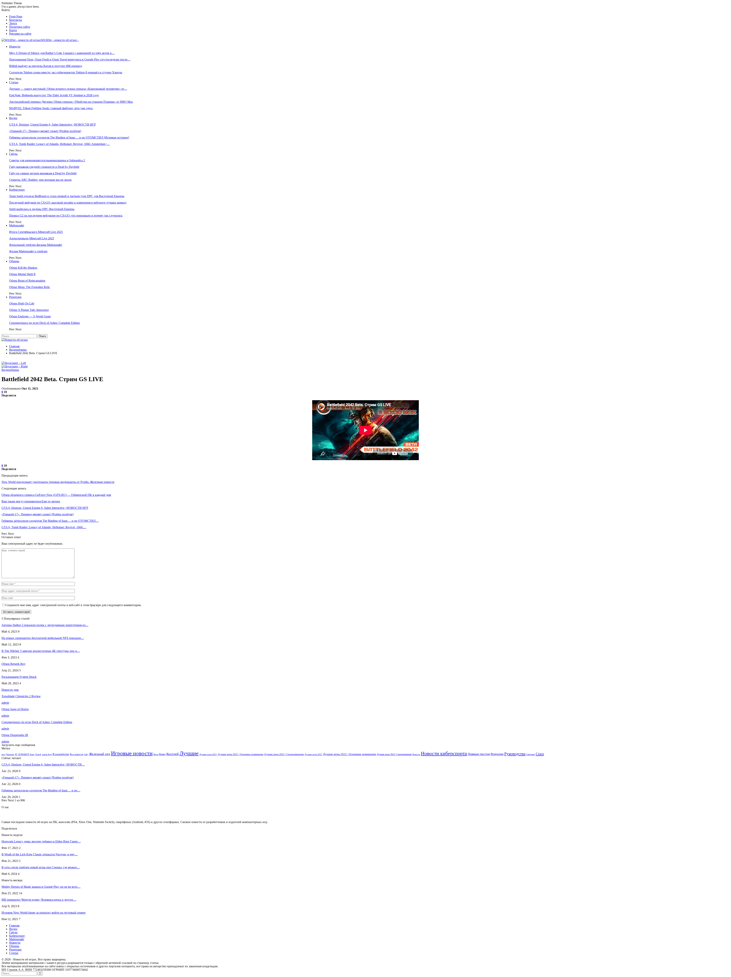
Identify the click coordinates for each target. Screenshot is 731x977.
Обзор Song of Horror (15, 709)
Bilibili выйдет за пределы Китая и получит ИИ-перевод (45, 66)
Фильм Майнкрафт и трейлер (28, 251)
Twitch (38, 754)
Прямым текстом (479, 754)
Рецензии (15, 297)
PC (16, 754)
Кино (162, 754)
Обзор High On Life (21, 303)
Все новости (76, 754)
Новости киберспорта (444, 753)
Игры (155, 754)
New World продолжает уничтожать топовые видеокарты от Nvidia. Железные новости (58, 482)
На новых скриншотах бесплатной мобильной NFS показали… (43, 638)
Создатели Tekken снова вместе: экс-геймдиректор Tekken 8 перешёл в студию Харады (65, 72)
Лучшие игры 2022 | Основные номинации (349, 754)
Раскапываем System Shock (19, 676)
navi (3, 754)
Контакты (15, 20)
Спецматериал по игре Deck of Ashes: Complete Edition (44, 322)
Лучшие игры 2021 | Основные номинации (240, 754)
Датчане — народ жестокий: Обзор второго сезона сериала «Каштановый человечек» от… (68, 88)
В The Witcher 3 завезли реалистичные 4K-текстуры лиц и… (41, 651)
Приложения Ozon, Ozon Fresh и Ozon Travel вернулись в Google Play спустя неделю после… (69, 59)
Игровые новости (132, 753)
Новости (14, 46)
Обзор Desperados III (15, 735)
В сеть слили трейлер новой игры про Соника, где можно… (41, 867)
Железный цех (99, 754)
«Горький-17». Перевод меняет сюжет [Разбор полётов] (45, 131)
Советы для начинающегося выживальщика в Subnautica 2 (47, 160)
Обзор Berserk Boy (14, 663)
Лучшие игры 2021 (208, 754)
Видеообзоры (10, 369)
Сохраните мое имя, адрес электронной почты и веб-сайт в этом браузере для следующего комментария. (73, 605)
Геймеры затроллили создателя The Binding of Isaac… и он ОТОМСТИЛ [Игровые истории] (69, 137)
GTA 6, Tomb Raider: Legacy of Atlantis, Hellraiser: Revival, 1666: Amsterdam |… (59, 144)
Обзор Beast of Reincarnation (27, 280)
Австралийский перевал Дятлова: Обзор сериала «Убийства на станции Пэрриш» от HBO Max (71, 101)
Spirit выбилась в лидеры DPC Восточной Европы (41, 209)
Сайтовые (530, 754)
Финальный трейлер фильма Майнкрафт (35, 244)
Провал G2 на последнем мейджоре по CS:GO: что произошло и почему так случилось (65, 215)
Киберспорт (17, 189)
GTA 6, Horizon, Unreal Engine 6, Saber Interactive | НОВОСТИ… (43, 764)
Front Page (15, 16)
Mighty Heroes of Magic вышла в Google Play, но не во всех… (41, 886)
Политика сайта (19, 26)
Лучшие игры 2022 (313, 754)
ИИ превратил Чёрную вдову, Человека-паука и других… (39, 899)
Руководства (514, 754)
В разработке (61, 754)
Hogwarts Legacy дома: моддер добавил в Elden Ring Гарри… (41, 841)
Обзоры (14, 261)
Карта (13, 30)
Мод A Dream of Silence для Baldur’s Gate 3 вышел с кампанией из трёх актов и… (62, 53)
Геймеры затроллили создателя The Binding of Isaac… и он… (41, 790)
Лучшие (189, 753)
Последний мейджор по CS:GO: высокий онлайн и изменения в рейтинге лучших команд (67, 202)
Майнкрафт (16, 225)
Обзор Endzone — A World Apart (30, 316)
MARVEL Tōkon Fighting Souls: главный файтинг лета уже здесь (51, 108)
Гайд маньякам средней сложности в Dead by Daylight (44, 166)
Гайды (13, 153)
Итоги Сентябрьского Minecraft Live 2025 (36, 231)
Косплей (172, 754)
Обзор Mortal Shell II (22, 274)
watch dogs (47, 754)
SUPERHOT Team (26, 754)
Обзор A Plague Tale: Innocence (29, 310)
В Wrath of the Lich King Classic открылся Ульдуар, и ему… (40, 854)
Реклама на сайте (20, 33)
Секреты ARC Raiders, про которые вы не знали (40, 179)
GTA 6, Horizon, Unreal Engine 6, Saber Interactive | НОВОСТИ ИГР (52, 124)
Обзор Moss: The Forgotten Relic (29, 287)
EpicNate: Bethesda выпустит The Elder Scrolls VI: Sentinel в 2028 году (54, 95)
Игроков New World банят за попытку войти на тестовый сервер (43, 912)
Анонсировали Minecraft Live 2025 (31, 238)
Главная (14, 925)
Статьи (13, 82)
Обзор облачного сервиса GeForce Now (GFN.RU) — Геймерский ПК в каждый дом (56, 494)
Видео (13, 118)
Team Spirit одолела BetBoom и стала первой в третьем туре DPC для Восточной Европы (66, 196)
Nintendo (10, 754)
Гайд (86, 754)
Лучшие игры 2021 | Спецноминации (284, 754)
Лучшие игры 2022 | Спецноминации (394, 754)
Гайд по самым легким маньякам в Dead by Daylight (43, 173)
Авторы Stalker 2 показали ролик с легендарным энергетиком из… (45, 625)
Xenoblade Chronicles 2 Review (21, 696)
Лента (13, 23)
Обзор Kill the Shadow (23, 267)
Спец (540, 754)
